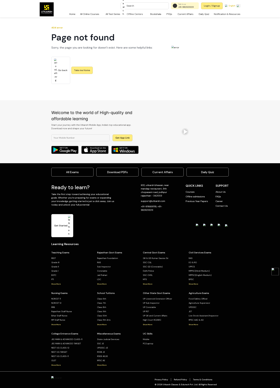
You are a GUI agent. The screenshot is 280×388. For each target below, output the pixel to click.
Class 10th (102, 315)
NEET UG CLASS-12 (60, 347)
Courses (190, 191)
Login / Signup (212, 5)
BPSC (191, 279)
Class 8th (101, 307)
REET (53, 258)
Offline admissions (195, 196)
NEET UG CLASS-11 (60, 356)
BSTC (53, 275)
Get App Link (122, 137)
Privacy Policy (161, 379)
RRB (53, 307)
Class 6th (101, 298)
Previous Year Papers (197, 201)
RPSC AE (101, 360)
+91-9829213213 (186, 7)
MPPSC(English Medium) (200, 275)
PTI (52, 279)
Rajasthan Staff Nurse (61, 311)
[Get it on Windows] (125, 150)
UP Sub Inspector (151, 303)
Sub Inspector (104, 266)
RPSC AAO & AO (196, 320)
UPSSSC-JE (102, 347)
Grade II (55, 266)
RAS (99, 262)
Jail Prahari (102, 275)
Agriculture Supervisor (199, 303)
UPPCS (192, 266)
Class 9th (101, 311)
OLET (53, 360)
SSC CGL (147, 262)
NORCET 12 (56, 303)
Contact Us (222, 205)
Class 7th (101, 303)
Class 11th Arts (104, 320)
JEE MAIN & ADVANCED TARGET (66, 343)
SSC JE (100, 343)
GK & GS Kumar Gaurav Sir (155, 258)
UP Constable (149, 307)
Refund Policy (180, 379)
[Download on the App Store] (94, 150)
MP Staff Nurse (58, 320)
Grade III (55, 262)
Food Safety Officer (198, 298)
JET (190, 311)
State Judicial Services (108, 339)
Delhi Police (148, 271)
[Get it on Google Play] (64, 150)
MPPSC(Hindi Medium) (199, 271)
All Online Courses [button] (89, 14)
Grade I (54, 271)
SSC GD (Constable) (153, 266)
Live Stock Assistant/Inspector (203, 315)
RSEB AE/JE (102, 356)
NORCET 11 (56, 298)
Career (219, 201)
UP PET (146, 311)
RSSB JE (101, 352)
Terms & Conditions (202, 379)
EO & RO (193, 262)
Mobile (146, 339)
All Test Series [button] (113, 14)
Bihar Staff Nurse (59, 315)
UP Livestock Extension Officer (157, 298)
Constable (102, 271)
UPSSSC (192, 307)
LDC (99, 279)
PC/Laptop (148, 343)
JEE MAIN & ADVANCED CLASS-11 (66, 339)
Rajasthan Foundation (107, 258)
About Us (221, 191)
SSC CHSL (148, 275)
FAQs (218, 196)
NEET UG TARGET (59, 352)
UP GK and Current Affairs (155, 315)
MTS (145, 279)
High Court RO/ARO (152, 320)
